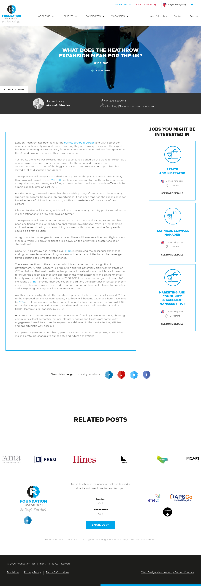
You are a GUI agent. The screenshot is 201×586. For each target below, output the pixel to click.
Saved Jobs (145, 5)
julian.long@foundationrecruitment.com (129, 106)
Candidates (93, 16)
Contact (178, 16)
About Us (44, 16)
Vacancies (118, 16)
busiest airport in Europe (79, 143)
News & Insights (158, 16)
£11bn (68, 251)
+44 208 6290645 (114, 101)
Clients (69, 16)
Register (194, 16)
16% (34, 282)
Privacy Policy (32, 572)
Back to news (16, 90)
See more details (172, 193)
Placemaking (102, 71)
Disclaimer (13, 572)
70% (21, 302)
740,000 (55, 180)
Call (100, 503)
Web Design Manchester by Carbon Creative (167, 572)
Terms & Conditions (57, 572)
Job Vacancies (122, 5)
